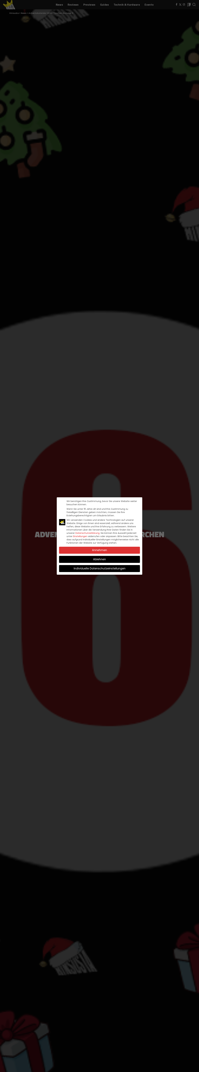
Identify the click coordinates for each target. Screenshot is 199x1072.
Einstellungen (80, 536)
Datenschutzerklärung (87, 533)
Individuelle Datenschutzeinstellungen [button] (99, 568)
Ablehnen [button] (99, 559)
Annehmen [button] (99, 550)
